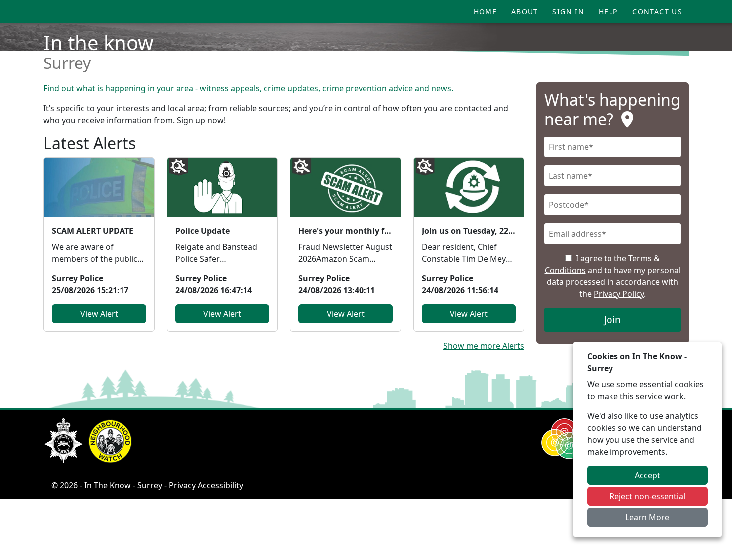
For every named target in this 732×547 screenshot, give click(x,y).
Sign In (568, 11)
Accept (647, 475)
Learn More (647, 517)
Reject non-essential (647, 496)
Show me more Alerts (483, 345)
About (524, 11)
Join (612, 319)
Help (608, 11)
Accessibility (220, 485)
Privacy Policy (619, 293)
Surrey (67, 62)
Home (485, 11)
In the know (98, 42)
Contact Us (657, 11)
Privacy (182, 485)
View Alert (99, 313)
